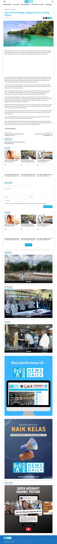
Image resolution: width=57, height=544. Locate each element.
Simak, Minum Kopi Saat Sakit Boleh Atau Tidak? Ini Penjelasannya (11, 161)
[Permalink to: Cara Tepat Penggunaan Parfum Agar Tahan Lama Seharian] (44, 168)
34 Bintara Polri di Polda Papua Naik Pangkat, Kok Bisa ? (14, 134)
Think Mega (7, 18)
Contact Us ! (19, 542)
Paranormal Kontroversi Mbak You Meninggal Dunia (43, 134)
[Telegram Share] (49, 18)
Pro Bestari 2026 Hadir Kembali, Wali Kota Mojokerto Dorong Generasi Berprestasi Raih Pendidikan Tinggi (28, 348)
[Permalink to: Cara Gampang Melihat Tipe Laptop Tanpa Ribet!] (44, 154)
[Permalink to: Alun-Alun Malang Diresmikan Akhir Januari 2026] (28, 269)
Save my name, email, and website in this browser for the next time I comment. (26, 203)
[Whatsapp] (51, 18)
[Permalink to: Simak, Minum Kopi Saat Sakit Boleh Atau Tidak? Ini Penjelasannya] (12, 154)
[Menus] (4, 1)
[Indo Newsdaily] (29, 1)
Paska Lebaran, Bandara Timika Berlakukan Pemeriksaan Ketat (15, 142)
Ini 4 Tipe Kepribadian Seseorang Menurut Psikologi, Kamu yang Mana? (28, 175)
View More (28, 244)
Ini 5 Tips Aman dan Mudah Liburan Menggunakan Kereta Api (28, 161)
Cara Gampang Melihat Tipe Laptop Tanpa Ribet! (43, 161)
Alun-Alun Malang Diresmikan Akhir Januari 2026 (18, 280)
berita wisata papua (10, 128)
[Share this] (44, 18)
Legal (31, 542)
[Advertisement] (28, 66)
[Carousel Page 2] (28, 281)
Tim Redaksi (26, 542)
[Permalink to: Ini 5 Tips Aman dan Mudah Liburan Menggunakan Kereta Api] (28, 154)
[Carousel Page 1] (27, 281)
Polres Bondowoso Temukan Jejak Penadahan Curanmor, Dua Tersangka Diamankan (28, 314)
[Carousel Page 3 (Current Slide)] (30, 281)
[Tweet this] (46, 18)
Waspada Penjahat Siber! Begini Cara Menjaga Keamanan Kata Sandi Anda (12, 175)
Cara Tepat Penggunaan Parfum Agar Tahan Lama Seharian (44, 175)
